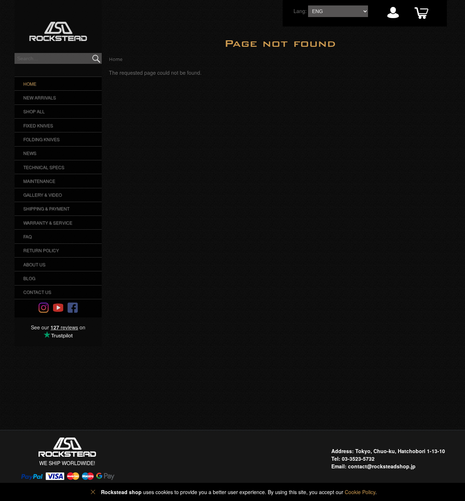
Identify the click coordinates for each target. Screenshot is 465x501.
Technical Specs (43, 167)
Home (29, 84)
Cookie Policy (360, 492)
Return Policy (41, 250)
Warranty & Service (47, 222)
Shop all (34, 111)
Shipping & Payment (46, 208)
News (29, 153)
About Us (34, 264)
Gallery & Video (42, 195)
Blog (29, 278)
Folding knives (41, 139)
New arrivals (39, 97)
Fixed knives (38, 125)
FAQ (27, 236)
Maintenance (39, 181)
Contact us (37, 292)
